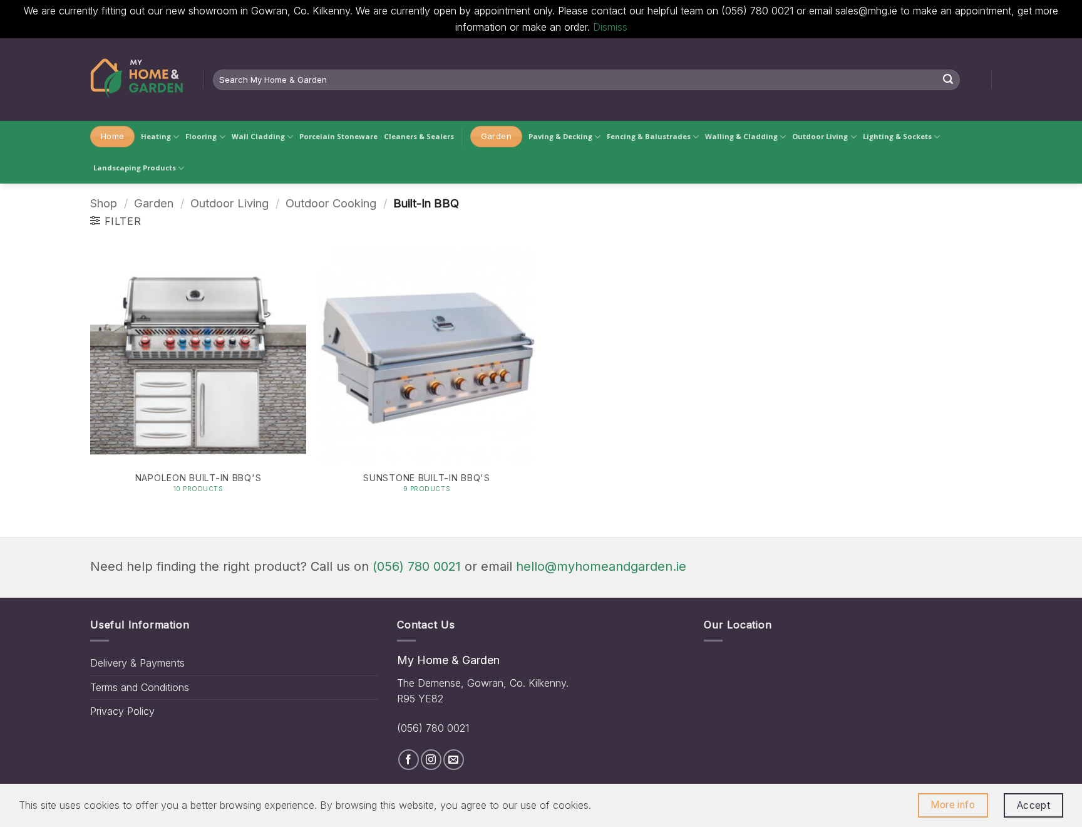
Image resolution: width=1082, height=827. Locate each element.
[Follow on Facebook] (408, 759)
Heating (156, 136)
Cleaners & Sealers (419, 136)
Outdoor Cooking (331, 203)
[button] (115, 221)
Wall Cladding (258, 136)
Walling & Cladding (741, 136)
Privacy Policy (122, 711)
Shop (103, 203)
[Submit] (948, 79)
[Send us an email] (453, 759)
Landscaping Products (134, 167)
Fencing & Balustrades (649, 136)
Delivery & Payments (137, 663)
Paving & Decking (560, 136)
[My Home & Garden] (137, 79)
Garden (153, 203)
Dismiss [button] (610, 27)
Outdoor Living (820, 136)
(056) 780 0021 (417, 566)
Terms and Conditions (139, 687)
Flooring (201, 136)
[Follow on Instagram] (431, 759)
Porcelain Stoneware (338, 136)
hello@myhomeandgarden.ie (601, 566)
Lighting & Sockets (897, 136)
